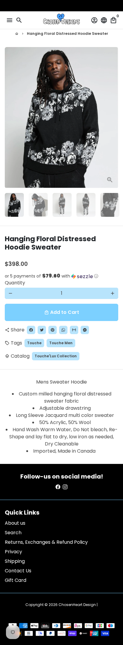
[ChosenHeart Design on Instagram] (65, 487)
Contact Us (18, 570)
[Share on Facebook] (31, 330)
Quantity (15, 282)
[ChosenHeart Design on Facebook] (58, 487)
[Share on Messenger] (85, 330)
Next (112, 117)
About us (15, 523)
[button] (61, 276)
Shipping (15, 561)
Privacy (13, 551)
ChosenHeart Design (77, 604)
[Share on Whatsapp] (63, 330)
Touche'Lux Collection (56, 356)
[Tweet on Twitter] (42, 330)
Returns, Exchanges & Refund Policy (46, 542)
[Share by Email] (74, 330)
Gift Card (15, 580)
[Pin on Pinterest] (52, 330)
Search (13, 532)
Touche (34, 342)
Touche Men (61, 342)
